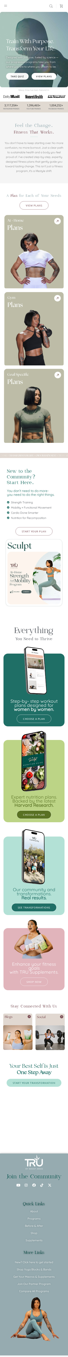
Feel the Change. (34, 125)
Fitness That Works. (34, 132)
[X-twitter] (49, 1185)
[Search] (52, 6)
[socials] (50, 1031)
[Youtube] (18, 1185)
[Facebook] (34, 1185)
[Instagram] (26, 1185)
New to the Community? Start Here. (21, 476)
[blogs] (18, 1031)
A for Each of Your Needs (34, 196)
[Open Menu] (5, 5)
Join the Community (34, 1176)
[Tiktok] (41, 1185)
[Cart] (61, 6)
